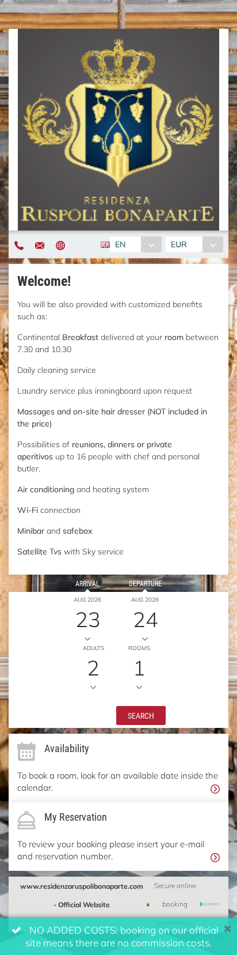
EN (120, 244)
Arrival (87, 583)
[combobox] (135, 244)
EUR (179, 244)
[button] (141, 714)
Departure (145, 583)
